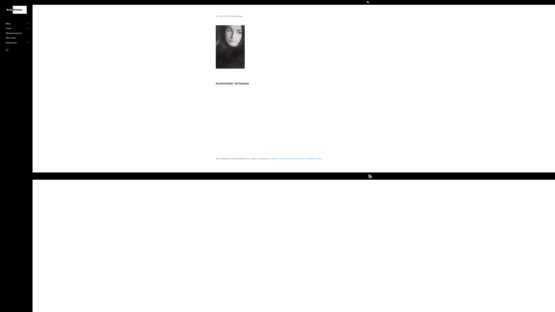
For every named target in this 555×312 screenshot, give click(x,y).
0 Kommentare (236, 16)
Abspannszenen (14, 33)
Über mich (11, 38)
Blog (8, 24)
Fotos (9, 28)
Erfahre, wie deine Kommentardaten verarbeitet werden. (296, 158)
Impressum (11, 43)
